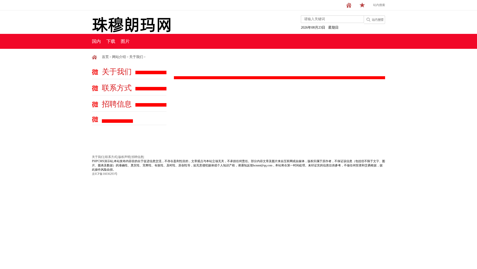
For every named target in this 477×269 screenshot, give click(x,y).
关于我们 (136, 57)
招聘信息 (117, 104)
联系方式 (117, 88)
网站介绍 (119, 57)
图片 (125, 41)
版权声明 (124, 157)
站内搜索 (379, 5)
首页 (105, 57)
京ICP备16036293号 (105, 174)
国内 (96, 41)
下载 (110, 41)
